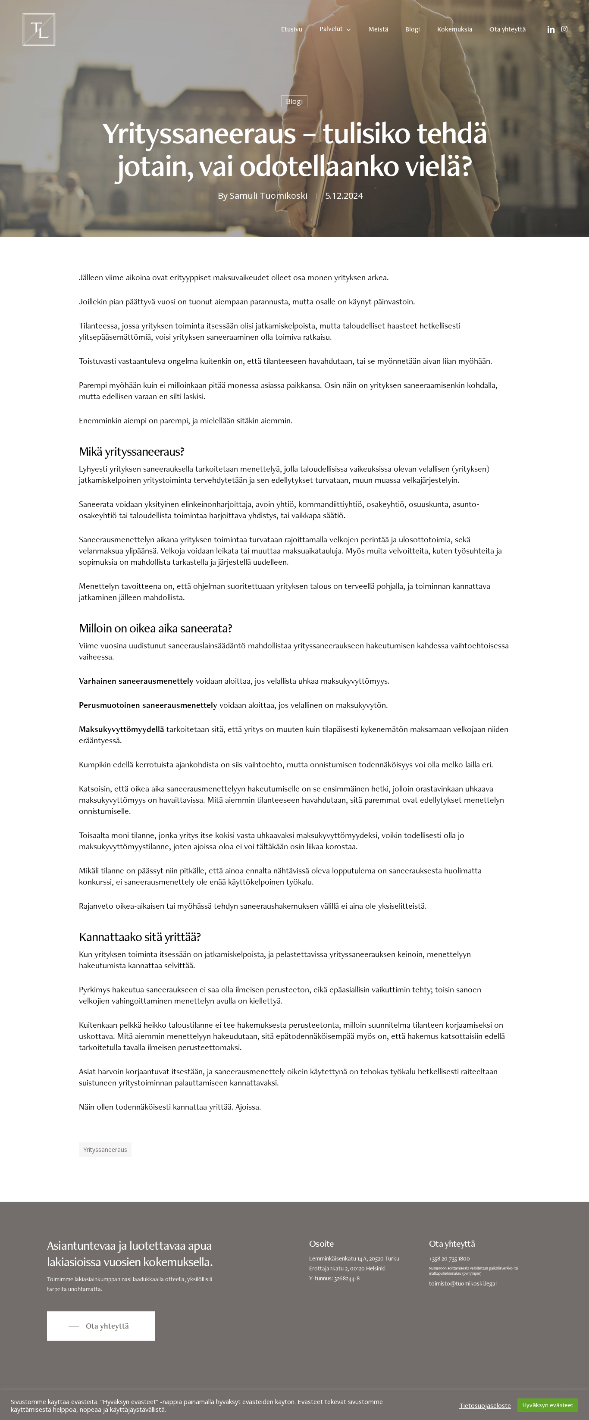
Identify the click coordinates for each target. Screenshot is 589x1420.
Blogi (294, 101)
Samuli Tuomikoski (268, 195)
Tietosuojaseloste (485, 1405)
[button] (101, 1326)
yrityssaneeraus (105, 1149)
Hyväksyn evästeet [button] (548, 1405)
